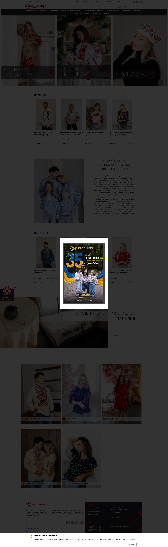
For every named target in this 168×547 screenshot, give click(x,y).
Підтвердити (131, 544)
